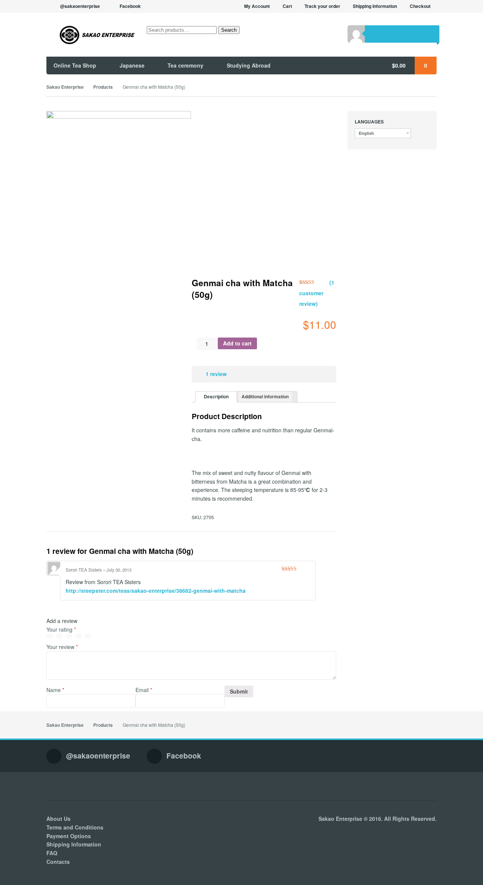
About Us (58, 818)
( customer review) (316, 293)
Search (229, 30)
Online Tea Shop (75, 65)
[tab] (216, 397)
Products (103, 87)
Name (55, 690)
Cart (287, 6)
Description (216, 396)
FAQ (51, 853)
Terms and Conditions (74, 827)
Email (143, 690)
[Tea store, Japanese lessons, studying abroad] (90, 35)
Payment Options (68, 836)
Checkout (420, 6)
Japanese (132, 65)
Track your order (322, 6)
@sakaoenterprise (80, 6)
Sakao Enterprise (65, 87)
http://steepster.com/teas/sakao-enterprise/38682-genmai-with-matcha (156, 590)
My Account (257, 6)
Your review (62, 647)
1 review (216, 374)
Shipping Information (375, 6)
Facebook (130, 6)
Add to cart (237, 343)
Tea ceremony (185, 65)
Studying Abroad (249, 65)
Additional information (265, 396)
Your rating (61, 629)
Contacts (58, 861)
